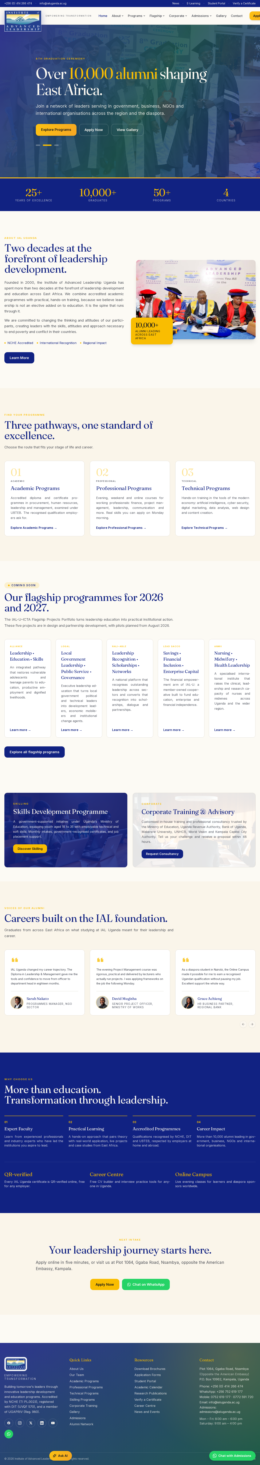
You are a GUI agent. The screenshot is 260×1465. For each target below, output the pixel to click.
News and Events (147, 1412)
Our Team (76, 1375)
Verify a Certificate (244, 3)
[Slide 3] (56, 136)
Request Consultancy (162, 845)
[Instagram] (19, 1423)
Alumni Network (81, 1424)
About (116, 16)
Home (103, 16)
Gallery (221, 16)
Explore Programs (56, 120)
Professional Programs (86, 1387)
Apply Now (94, 121)
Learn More (19, 348)
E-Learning (193, 3)
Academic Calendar (148, 1387)
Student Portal (216, 3)
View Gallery (127, 121)
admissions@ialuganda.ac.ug (219, 1412)
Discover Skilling (30, 839)
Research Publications (150, 1393)
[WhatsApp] (8, 1434)
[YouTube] (52, 1423)
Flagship (156, 16)
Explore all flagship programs (34, 743)
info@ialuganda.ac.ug (53, 3)
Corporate (176, 16)
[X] (30, 1423)
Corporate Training (83, 1406)
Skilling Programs (82, 1399)
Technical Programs (84, 1393)
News (175, 3)
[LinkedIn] (41, 1423)
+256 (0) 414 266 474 (18, 3)
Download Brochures (149, 1369)
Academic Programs (84, 1381)
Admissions (200, 16)
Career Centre (145, 1406)
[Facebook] (8, 1423)
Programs (135, 16)
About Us (76, 1369)
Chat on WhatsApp (148, 1275)
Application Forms (147, 1375)
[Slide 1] (38, 136)
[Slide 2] (47, 136)
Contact (236, 16)
